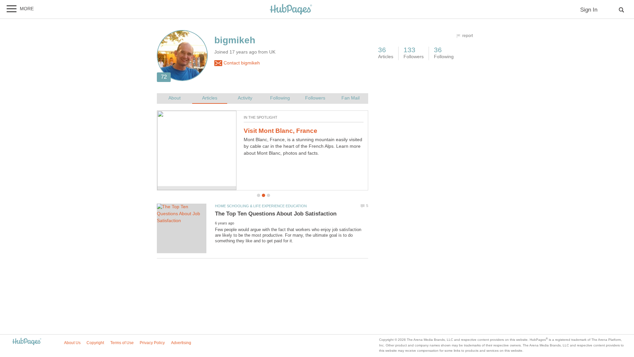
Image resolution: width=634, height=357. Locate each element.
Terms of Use (122, 342)
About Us (72, 342)
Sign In (588, 10)
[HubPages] (290, 10)
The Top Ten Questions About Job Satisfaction (275, 214)
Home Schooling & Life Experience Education (261, 206)
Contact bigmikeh (241, 62)
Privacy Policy (152, 342)
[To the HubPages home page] (27, 342)
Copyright (95, 342)
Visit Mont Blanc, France (280, 130)
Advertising (181, 342)
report (467, 35)
